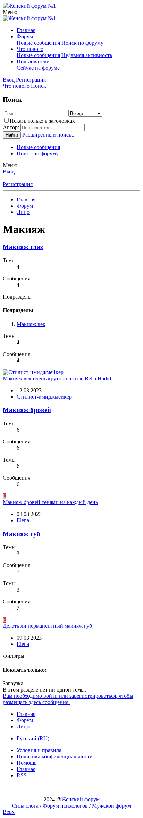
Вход (9, 172)
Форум (25, 36)
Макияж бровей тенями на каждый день (50, 502)
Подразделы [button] (17, 297)
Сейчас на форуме (38, 68)
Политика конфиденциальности (55, 756)
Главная (26, 30)
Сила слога (25, 806)
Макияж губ (21, 534)
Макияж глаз (23, 246)
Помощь (26, 763)
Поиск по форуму (82, 43)
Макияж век (31, 324)
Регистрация (18, 184)
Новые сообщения (38, 43)
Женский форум (80, 799)
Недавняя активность (86, 55)
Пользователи (33, 61)
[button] (10, 12)
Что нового (30, 49)
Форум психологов (65, 806)
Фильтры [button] (13, 656)
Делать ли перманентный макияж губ (47, 626)
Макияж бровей (27, 410)
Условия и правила (39, 750)
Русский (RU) (33, 738)
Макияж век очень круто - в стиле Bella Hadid (57, 378)
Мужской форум (111, 806)
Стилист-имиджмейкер (44, 397)
